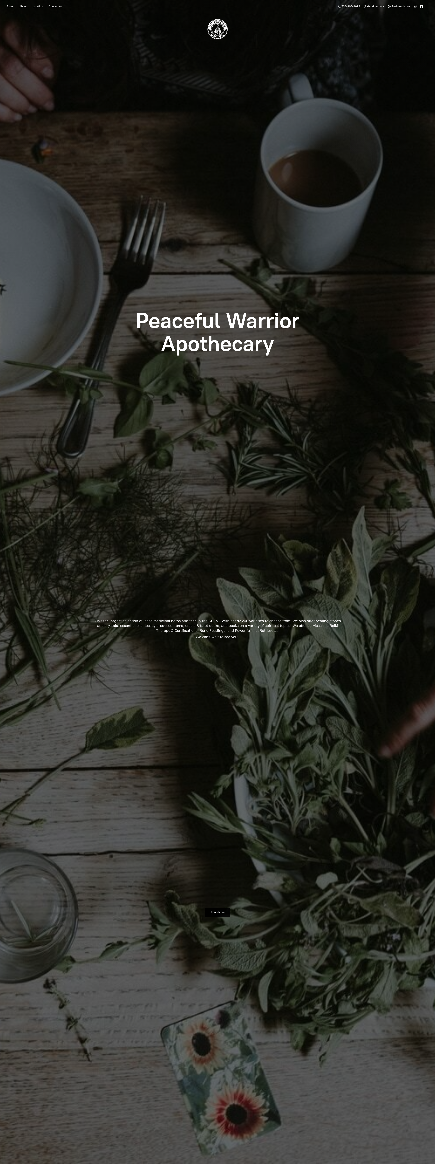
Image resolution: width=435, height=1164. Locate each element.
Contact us (55, 6)
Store (10, 6)
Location (38, 6)
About (23, 6)
